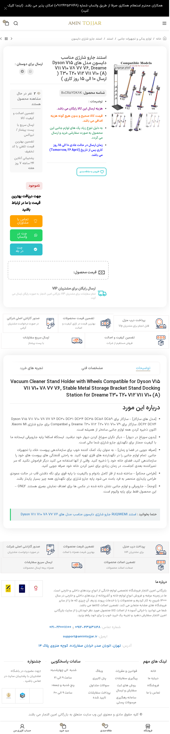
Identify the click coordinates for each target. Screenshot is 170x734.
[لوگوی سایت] (85, 23)
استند (110, 39)
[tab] (143, 368)
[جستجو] (15, 23)
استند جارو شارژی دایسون (86, 39)
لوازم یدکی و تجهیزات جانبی (134, 39)
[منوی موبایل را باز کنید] (164, 23)
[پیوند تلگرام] (22, 71)
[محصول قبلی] (11, 39)
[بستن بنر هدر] (5, 8)
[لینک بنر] (85, 8)
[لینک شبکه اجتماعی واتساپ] (30, 71)
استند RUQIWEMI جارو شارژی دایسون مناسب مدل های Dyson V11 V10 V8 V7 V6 (78, 514)
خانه (158, 39)
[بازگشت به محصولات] (6, 39)
